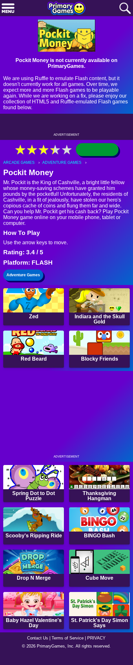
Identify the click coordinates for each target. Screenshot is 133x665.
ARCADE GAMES (19, 165)
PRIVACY (99, 647)
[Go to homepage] (66, 8)
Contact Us (36, 647)
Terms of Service (68, 647)
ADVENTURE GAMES (64, 165)
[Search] (125, 8)
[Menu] (8, 8)
